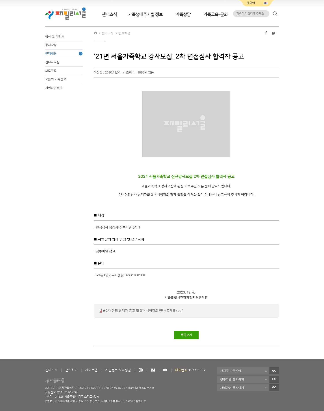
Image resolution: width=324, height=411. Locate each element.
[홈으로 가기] (95, 33)
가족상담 (183, 14)
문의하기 (71, 370)
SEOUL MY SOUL (66, 380)
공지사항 (51, 45)
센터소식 (109, 14)
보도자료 (51, 71)
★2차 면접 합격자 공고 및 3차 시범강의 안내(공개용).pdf (143, 311)
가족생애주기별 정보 (145, 14)
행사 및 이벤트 (54, 36)
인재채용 (51, 53)
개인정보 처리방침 (118, 370)
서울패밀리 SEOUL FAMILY (65, 13)
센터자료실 (52, 62)
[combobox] (243, 370)
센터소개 (51, 370)
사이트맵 (91, 370)
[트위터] (273, 34)
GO (274, 370)
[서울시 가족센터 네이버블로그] (153, 370)
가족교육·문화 (215, 14)
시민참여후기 (53, 88)
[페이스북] (266, 34)
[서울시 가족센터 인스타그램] (141, 370)
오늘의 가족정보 (55, 79)
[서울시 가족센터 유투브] (165, 370)
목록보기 (186, 335)
